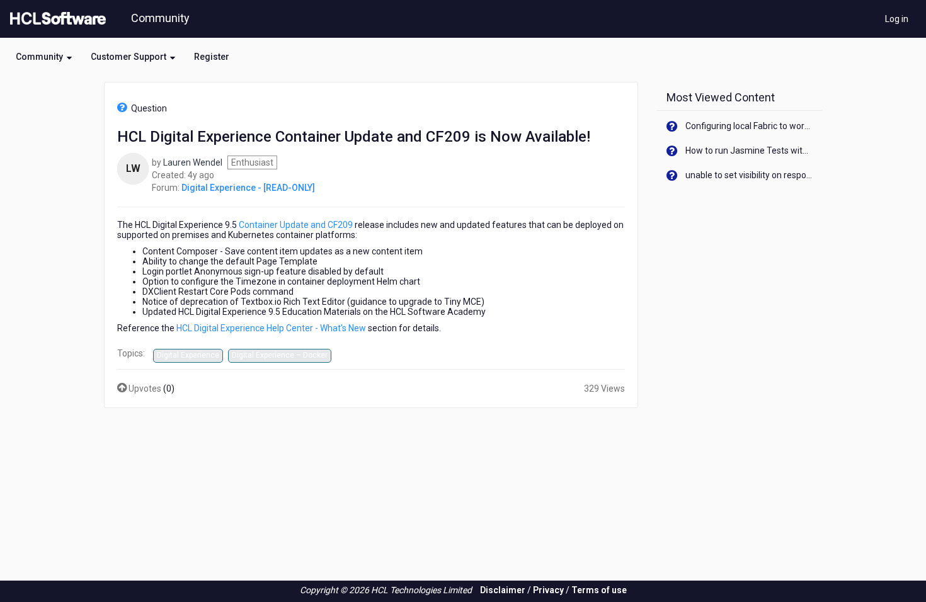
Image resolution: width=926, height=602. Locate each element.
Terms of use (599, 590)
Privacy (548, 590)
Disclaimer (502, 590)
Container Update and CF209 (297, 225)
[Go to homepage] (55, 19)
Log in (896, 19)
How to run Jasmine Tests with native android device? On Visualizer (749, 150)
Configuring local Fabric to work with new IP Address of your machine (749, 126)
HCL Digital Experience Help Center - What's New (271, 328)
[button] (43, 57)
